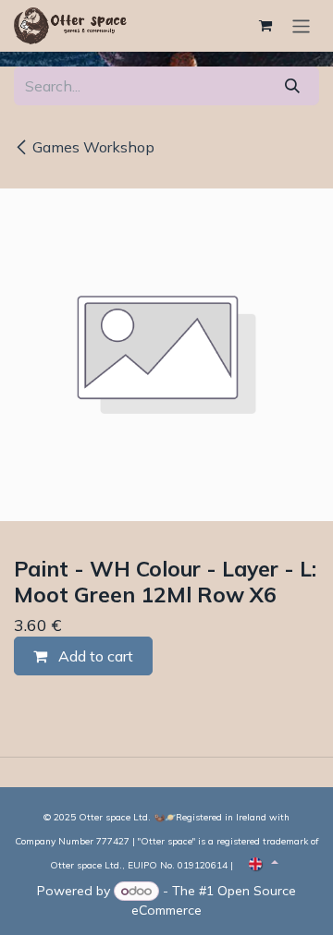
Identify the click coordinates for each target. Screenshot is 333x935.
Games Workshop (93, 147)
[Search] (292, 86)
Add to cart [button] (94, 656)
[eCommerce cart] (265, 25)
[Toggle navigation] (301, 25)
